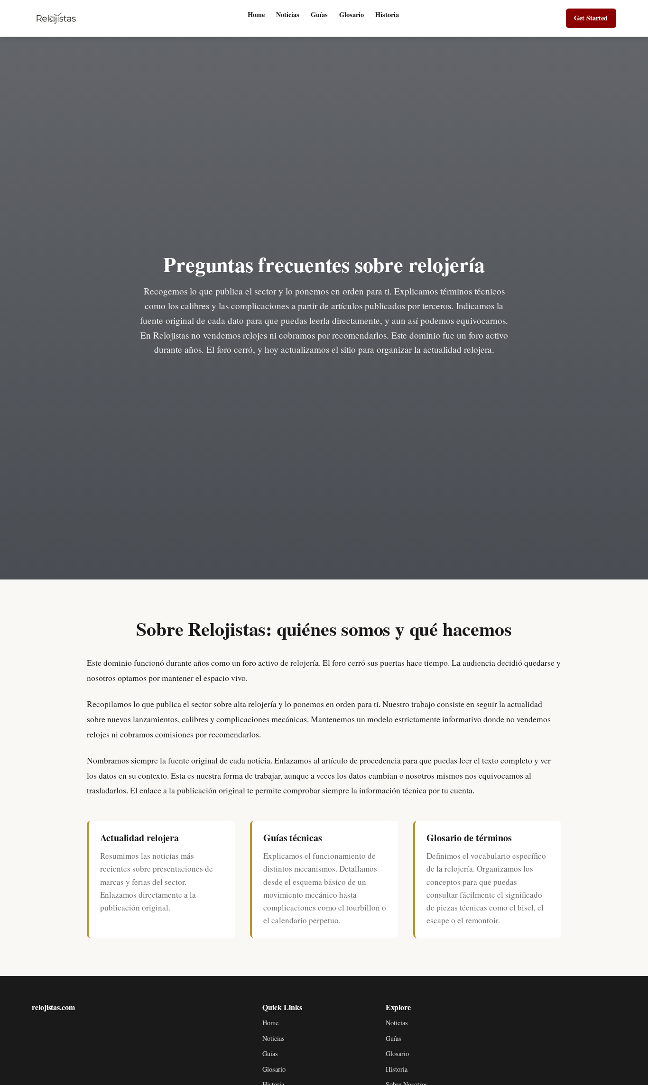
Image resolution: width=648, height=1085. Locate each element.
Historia (387, 14)
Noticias (287, 14)
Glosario (351, 14)
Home (256, 14)
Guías (319, 14)
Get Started (591, 18)
